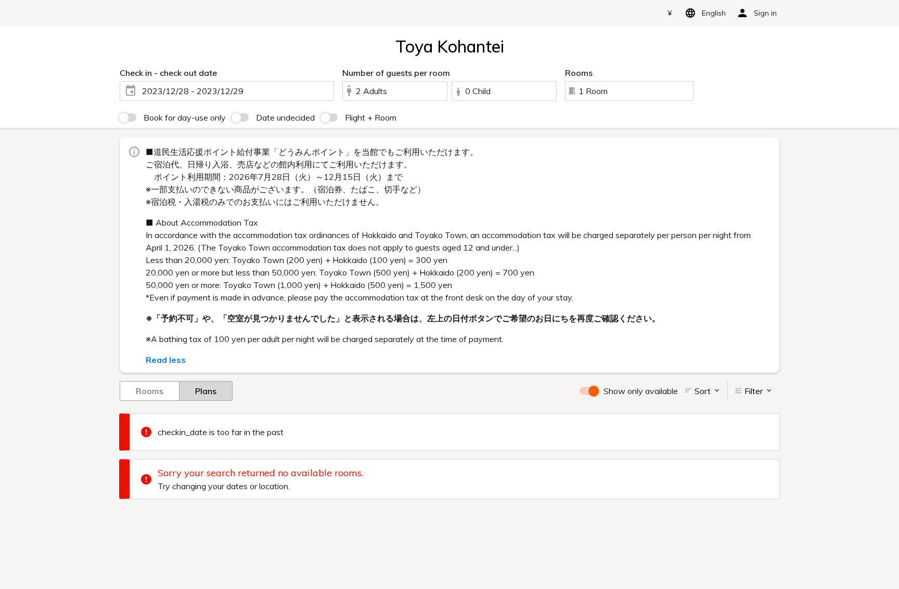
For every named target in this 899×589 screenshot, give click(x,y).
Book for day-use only (185, 117)
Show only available (640, 391)
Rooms (149, 391)
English (714, 13)
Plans (205, 391)
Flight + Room (370, 117)
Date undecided (285, 117)
